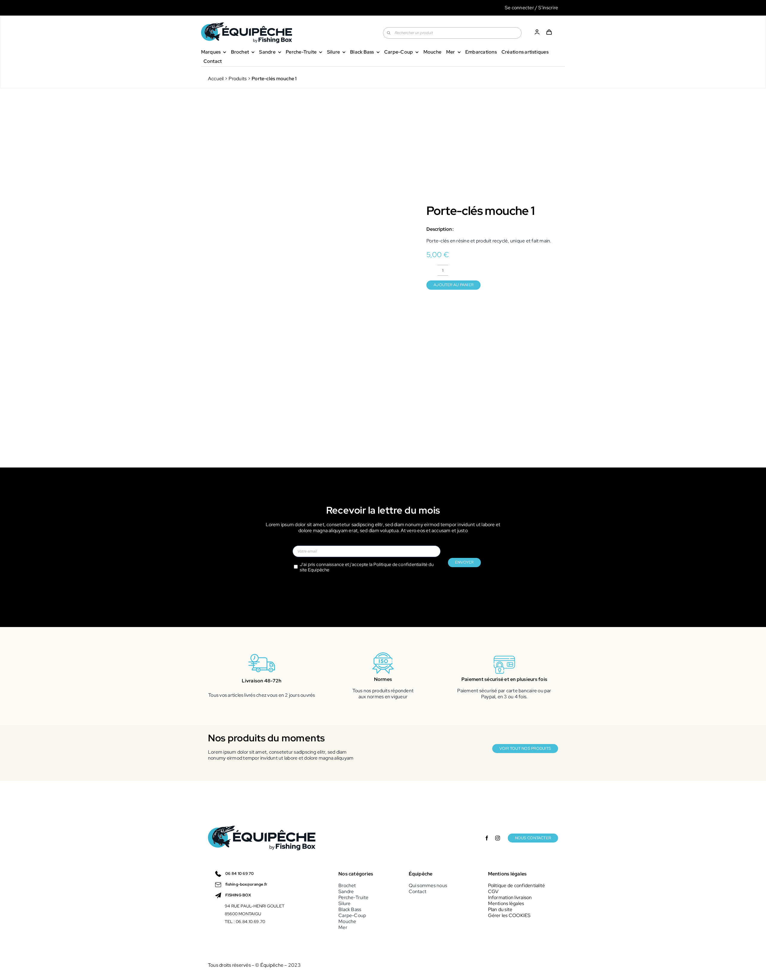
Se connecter (519, 7)
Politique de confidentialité (400, 564)
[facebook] (486, 838)
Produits (238, 78)
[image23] (308, 245)
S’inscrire (548, 7)
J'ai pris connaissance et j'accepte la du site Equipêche (367, 567)
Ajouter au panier (453, 284)
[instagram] (497, 838)
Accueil (216, 78)
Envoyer (464, 562)
